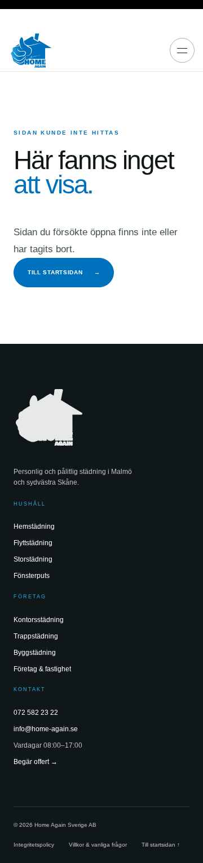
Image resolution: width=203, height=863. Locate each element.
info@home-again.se (46, 729)
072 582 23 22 (36, 713)
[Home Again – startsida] (31, 50)
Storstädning (33, 559)
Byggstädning (35, 653)
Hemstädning (34, 526)
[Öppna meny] (182, 50)
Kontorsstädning (39, 620)
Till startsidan (64, 272)
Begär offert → (36, 762)
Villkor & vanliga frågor (98, 845)
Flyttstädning (33, 543)
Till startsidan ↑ (161, 845)
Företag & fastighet (42, 669)
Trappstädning (36, 636)
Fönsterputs (32, 576)
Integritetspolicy (34, 845)
